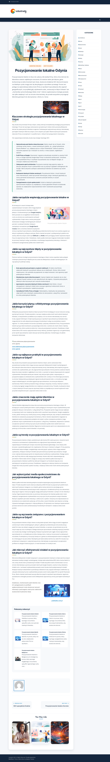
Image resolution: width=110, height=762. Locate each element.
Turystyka (81, 116)
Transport (81, 113)
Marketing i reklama (35, 66)
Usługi (80, 126)
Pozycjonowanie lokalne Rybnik (30, 632)
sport (80, 106)
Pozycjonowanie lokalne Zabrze (57, 614)
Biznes (80, 41)
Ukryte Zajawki (48, 66)
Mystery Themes (30, 759)
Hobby (80, 58)
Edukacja (81, 51)
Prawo (80, 85)
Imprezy (81, 61)
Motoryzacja (82, 72)
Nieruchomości (83, 75)
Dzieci (80, 48)
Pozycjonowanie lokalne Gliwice (57, 632)
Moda (80, 68)
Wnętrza (81, 130)
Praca (80, 82)
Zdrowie (81, 133)
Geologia (81, 55)
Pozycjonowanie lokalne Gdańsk (30, 614)
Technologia (82, 109)
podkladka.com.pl (57, 600)
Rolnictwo (81, 92)
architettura (82, 37)
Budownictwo (82, 44)
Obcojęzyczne (82, 78)
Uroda (80, 123)
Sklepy (80, 96)
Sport (80, 99)
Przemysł (81, 89)
